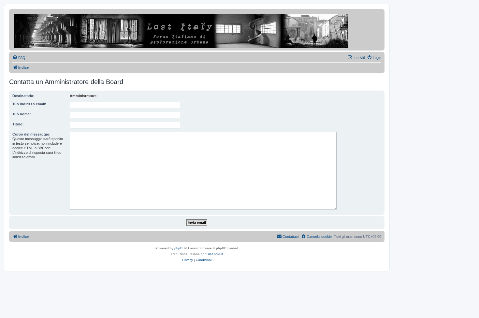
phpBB (179, 248)
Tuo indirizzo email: (29, 104)
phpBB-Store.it (212, 254)
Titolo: (18, 124)
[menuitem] (18, 58)
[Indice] (181, 30)
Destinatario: (23, 96)
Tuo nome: (21, 114)
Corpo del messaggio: (31, 134)
